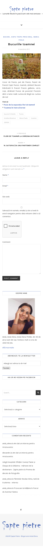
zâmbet (6, 122)
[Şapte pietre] (21, 9)
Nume (5, 175)
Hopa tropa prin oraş (21, 37)
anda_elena (7, 443)
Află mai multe (8, 347)
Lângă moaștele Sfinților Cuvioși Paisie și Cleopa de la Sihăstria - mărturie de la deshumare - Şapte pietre (18, 466)
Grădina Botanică (10, 118)
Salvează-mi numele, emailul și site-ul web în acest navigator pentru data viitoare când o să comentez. (21, 213)
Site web (6, 196)
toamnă (33, 118)
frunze (21, 114)
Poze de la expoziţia (19, 104)
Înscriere (6, 368)
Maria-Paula (23, 118)
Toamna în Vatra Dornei (14, 107)
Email (5, 186)
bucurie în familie (10, 114)
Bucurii (6, 37)
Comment (6, 242)
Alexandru (6, 452)
